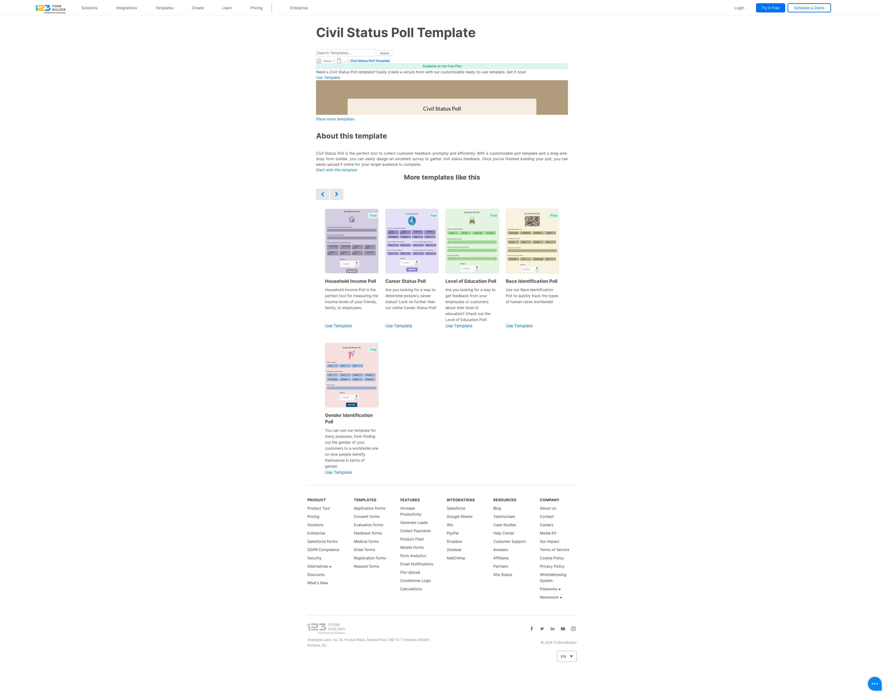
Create (198, 8)
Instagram (573, 628)
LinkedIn (552, 628)
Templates (164, 8)
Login (739, 8)
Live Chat (875, 684)
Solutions (89, 8)
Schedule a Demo (809, 8)
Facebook (531, 628)
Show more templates (335, 119)
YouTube (562, 628)
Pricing (256, 8)
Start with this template (336, 170)
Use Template (328, 77)
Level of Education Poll (470, 281)
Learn (227, 8)
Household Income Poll (350, 281)
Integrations (126, 8)
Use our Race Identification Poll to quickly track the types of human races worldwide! (532, 295)
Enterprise (299, 8)
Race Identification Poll (531, 281)
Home (328, 61)
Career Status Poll (405, 281)
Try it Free (770, 8)
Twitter (542, 628)
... (344, 61)
